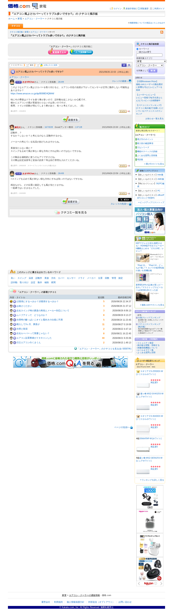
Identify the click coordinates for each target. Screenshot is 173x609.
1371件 (78, 127)
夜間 (53, 282)
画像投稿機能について (147, 348)
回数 (107, 278)
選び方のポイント (145, 139)
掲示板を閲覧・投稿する (148, 345)
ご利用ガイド (159, 8)
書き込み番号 (145, 52)
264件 (61, 82)
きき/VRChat (28, 82)
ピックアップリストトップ (152, 202)
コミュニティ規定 (145, 343)
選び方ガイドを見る (155, 164)
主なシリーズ (143, 147)
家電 (27, 32)
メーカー (91, 278)
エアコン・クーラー (39, 32)
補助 (46, 282)
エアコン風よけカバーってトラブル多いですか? (39, 71)
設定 (33, 282)
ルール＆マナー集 (145, 350)
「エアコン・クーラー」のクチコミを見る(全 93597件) (104, 348)
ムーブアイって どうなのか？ (32, 315)
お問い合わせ (125, 602)
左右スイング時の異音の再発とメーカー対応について (43, 310)
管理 (114, 278)
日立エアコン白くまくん (29, 342)
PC (158, 191)
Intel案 (160, 175)
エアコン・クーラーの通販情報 (84, 595)
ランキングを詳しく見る (153, 480)
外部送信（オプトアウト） (101, 602)
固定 (120, 278)
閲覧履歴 (144, 8)
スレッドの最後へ (120, 81)
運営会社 (45, 602)
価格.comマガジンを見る (153, 305)
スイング (22, 278)
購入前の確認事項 (145, 143)
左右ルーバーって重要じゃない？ (33, 333)
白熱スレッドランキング (149, 317)
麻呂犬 (18, 127)
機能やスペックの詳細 (147, 151)
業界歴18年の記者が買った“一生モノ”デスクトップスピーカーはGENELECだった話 (149, 287)
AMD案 (160, 179)
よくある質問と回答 (146, 352)
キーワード (144, 49)
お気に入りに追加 (50, 65)
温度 (31, 278)
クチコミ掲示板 (16, 32)
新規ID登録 (131, 8)
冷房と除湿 (22, 329)
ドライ (81, 278)
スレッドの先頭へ (119, 204)
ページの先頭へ (122, 427)
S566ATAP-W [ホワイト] (150, 438)
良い (13, 278)
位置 (100, 278)
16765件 (49, 127)
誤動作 (38, 278)
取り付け (24, 282)
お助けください (24, 306)
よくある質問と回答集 (147, 155)
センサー (71, 278)
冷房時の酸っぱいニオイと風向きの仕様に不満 (40, 319)
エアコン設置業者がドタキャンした (34, 338)
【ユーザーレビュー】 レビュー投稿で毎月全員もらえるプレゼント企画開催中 (149, 98)
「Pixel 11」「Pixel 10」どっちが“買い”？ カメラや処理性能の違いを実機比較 (150, 268)
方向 (53, 278)
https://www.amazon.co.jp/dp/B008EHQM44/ (32, 93)
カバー (61, 278)
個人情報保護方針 (75, 602)
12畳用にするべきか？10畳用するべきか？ (38, 301)
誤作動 (14, 282)
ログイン (118, 8)
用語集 (140, 159)
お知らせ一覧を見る (154, 118)
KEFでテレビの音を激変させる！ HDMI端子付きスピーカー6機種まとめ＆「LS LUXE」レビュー (150, 247)
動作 (40, 282)
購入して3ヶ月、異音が (28, 324)
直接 (46, 278)
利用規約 (58, 602)
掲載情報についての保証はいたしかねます (147, 23)
